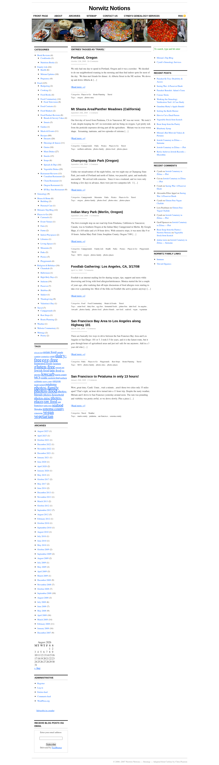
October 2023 (43, 439)
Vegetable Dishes (51, 169)
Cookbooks (46, 58)
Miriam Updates (48, 74)
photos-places (122, 149)
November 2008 (44, 584)
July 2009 (41, 562)
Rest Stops (45, 315)
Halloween (45, 272)
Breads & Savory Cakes (54, 117)
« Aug (37, 668)
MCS (37, 377)
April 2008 (42, 615)
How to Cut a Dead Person (168, 115)
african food (38, 352)
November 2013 (44, 496)
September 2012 (44, 510)
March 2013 (42, 501)
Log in (40, 687)
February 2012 (43, 518)
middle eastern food (50, 377)
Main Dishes (49, 151)
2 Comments (92, 380)
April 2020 (42, 466)
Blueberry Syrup (164, 128)
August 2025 (43, 431)
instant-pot (59, 367)
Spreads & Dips (50, 164)
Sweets (47, 122)
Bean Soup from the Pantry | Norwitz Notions (169, 231)
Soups (46, 160)
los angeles (142, 306)
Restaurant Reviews (49, 173)
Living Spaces (47, 243)
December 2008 (44, 580)
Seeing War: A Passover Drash (170, 86)
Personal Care (46, 205)
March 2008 (42, 619)
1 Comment (93, 112)
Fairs (43, 225)
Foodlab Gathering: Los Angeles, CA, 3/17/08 (105, 266)
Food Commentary (49, 99)
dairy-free (91, 306)
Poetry (43, 335)
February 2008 (43, 623)
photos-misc (42, 398)
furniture (57, 363)
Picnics (44, 256)
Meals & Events (47, 131)
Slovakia (38, 409)
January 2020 (43, 470)
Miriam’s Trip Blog (165, 57)
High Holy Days (48, 277)
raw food (50, 401)
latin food (55, 370)
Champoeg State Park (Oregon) (95, 160)
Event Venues (46, 221)
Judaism (44, 281)
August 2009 (43, 558)
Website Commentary (46, 328)
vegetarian (43, 416)
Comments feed (44, 696)
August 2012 (43, 514)
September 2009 (44, 553)
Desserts (47, 138)
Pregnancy (45, 78)
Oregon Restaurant (52, 185)
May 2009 (41, 566)
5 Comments (94, 215)
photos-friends (108, 309)
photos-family (98, 149)
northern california (84, 149)
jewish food (41, 370)
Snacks (47, 156)
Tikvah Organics (164, 263)
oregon (57, 381)
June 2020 (41, 461)
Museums (45, 247)
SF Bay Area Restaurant (54, 189)
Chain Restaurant (51, 180)
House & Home (44, 198)
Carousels (45, 217)
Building (44, 201)
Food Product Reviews (50, 115)
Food (39, 83)
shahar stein (162, 239)
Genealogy (42, 193)
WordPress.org (43, 700)
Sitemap (92, 16)
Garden (44, 126)
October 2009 (43, 549)
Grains (46, 147)
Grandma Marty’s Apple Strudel (170, 106)
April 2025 (42, 435)
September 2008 (44, 593)
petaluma (50, 384)
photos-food (45, 390)
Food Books (46, 94)
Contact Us (110, 16)
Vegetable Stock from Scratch (169, 119)
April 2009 (42, 571)
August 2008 (43, 597)
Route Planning (47, 319)
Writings (41, 332)
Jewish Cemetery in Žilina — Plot (171, 147)
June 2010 (41, 540)
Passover (44, 285)
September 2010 (44, 527)
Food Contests (47, 106)
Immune (160, 259)
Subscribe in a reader (45, 710)
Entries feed (42, 692)
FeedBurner (57, 747)
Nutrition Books (48, 62)
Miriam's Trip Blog (45, 209)
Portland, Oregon (84, 57)
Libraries (44, 239)
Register (41, 683)
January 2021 (43, 457)
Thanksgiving (47, 298)
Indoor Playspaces (48, 234)
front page (40, 16)
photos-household (53, 394)
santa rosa (47, 405)
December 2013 (44, 492)
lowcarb (48, 374)
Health (43, 69)
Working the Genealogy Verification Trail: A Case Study (170, 100)
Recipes (44, 135)
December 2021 (44, 453)
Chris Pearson (181, 761)
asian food (49, 352)
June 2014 (41, 488)
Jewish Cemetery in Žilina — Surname (172, 241)
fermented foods (111, 306)
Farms (43, 230)
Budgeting (45, 85)
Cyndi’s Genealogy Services (142, 16)
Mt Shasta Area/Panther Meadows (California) (105, 109)
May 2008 (41, 610)
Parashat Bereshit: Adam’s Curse (171, 90)
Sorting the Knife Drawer (167, 110)
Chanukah (45, 268)
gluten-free (44, 366)
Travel (40, 307)
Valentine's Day (47, 303)
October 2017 (43, 479)
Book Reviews (43, 55)
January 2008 (43, 628)
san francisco (103, 416)
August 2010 (43, 531)
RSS (180, 16)
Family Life (42, 66)
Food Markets (47, 110)
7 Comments (88, 270)
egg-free (50, 359)
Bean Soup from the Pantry (168, 124)
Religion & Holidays (46, 265)
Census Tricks (163, 94)
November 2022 (44, 448)
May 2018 (41, 474)
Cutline (169, 761)
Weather (40, 323)
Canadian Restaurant (53, 176)
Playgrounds (46, 261)
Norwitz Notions (109, 8)
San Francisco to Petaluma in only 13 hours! (105, 376)
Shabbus (44, 290)
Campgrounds (47, 310)
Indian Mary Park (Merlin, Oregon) (97, 212)
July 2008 (41, 602)
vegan (48, 412)
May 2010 (41, 545)
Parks (43, 252)
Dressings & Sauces (52, 142)
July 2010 (41, 536)
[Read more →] (78, 86)
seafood (57, 404)
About (58, 16)
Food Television (51, 101)
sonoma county (53, 408)
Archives (74, 16)
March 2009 (42, 575)
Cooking (44, 90)
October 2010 (43, 523)
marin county (61, 374)
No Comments (92, 61)
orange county (47, 381)
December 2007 (44, 632)
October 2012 (43, 505)
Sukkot (44, 294)
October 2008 (43, 588)
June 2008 (41, 606)
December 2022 (44, 444)
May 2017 (41, 483)
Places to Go (42, 214)
